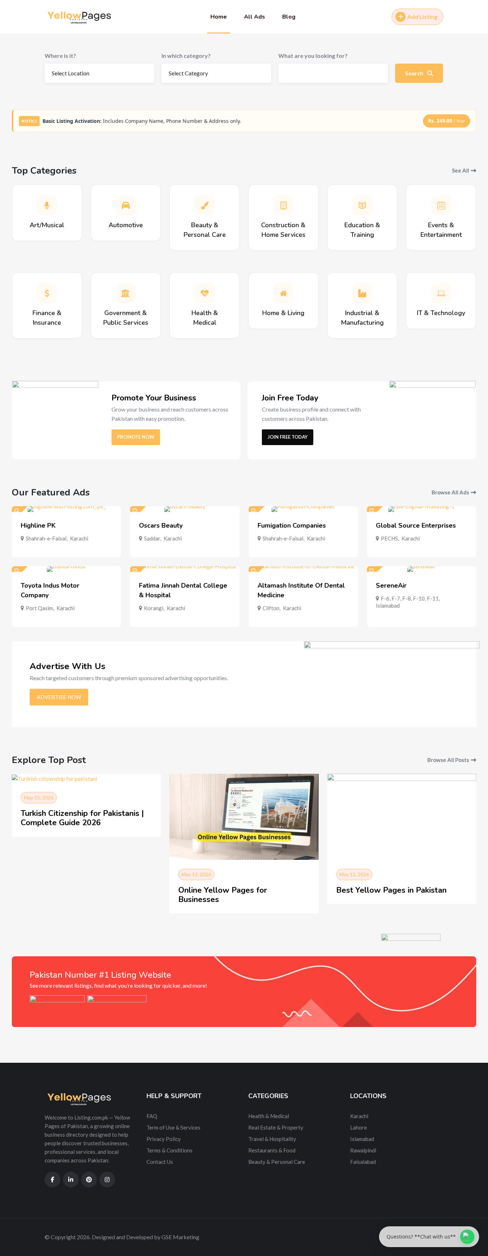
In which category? (186, 55)
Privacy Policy (163, 1139)
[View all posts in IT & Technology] (441, 293)
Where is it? (60, 55)
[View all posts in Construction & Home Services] (283, 205)
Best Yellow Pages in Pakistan (391, 890)
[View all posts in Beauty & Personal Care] (205, 205)
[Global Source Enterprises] (421, 509)
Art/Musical (47, 225)
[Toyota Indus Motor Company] (66, 569)
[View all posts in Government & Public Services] (126, 293)
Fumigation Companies (292, 525)
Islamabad (388, 605)
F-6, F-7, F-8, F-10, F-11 (410, 598)
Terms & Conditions (169, 1150)
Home (218, 17)
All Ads (254, 17)
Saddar (152, 538)
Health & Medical (268, 1116)
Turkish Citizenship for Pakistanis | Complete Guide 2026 (82, 818)
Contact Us (159, 1161)
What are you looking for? (313, 55)
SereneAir (391, 585)
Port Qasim (39, 608)
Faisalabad (363, 1161)
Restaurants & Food (271, 1150)
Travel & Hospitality (272, 1139)
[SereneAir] (421, 569)
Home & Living (283, 313)
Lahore (358, 1127)
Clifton (271, 608)
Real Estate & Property (275, 1127)
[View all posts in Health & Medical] (205, 293)
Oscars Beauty (161, 525)
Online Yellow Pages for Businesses (222, 895)
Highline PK (38, 525)
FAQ (151, 1116)
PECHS (389, 538)
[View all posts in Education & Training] (362, 205)
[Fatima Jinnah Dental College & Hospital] (184, 569)
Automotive (126, 225)
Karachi (79, 538)
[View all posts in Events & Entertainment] (441, 205)
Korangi (153, 608)
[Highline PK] (66, 509)
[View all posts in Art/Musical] (47, 205)
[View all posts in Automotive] (126, 205)
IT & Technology (441, 313)
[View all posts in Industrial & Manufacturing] (362, 293)
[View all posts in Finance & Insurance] (47, 293)
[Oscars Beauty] (184, 509)
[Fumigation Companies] (303, 509)
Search (414, 73)
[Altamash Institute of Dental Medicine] (303, 569)
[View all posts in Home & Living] (283, 293)
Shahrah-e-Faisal (46, 538)
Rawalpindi (363, 1150)
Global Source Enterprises (416, 525)
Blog (288, 17)
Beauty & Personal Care (276, 1161)
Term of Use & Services (173, 1127)
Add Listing (422, 16)
